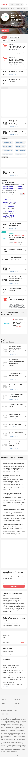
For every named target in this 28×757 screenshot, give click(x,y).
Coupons (7, 8)
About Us (3, 699)
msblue (17, 677)
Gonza (4, 682)
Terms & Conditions (6, 706)
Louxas (17, 663)
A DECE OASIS (6, 677)
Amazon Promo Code (8, 146)
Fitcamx (5, 675)
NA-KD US (22, 677)
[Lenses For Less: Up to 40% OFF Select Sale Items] (7, 323)
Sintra (4, 663)
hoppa (4, 665)
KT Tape (19, 672)
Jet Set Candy (14, 670)
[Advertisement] (14, 103)
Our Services (17, 699)
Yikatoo (13, 677)
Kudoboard (5, 672)
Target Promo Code (21, 146)
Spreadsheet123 (10, 682)
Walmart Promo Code (8, 154)
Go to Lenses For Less (5, 30)
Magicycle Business (12, 675)
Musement (17, 667)
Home (2, 8)
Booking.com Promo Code (21, 142)
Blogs (15, 710)
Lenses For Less (19, 319)
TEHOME (22, 654)
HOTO (11, 679)
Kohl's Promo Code (20, 154)
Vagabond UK (15, 665)
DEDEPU (17, 654)
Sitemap (16, 706)
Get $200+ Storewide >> (12, 625)
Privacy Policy (17, 703)
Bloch (12, 667)
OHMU (19, 675)
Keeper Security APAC (8, 654)
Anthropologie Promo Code (8, 150)
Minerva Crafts (12, 672)
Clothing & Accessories (16, 8)
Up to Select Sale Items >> (12, 623)
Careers (3, 703)
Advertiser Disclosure (6, 710)
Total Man (9, 665)
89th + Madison (6, 667)
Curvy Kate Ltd (6, 670)
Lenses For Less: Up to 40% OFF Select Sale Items (18, 324)
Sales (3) (4, 40)
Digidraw (11, 651)
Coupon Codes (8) (14, 37)
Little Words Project (18, 679)
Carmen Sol (19, 684)
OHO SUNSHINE (10, 663)
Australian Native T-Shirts (9, 684)
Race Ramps (6, 679)
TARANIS (22, 663)
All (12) (4, 37)
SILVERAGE (6, 651)
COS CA (21, 670)
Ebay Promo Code (20, 150)
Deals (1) (13, 40)
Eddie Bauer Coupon (8, 142)
